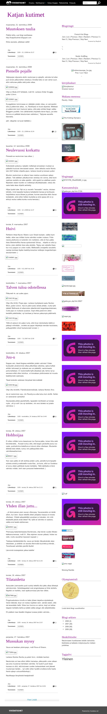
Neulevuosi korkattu (23, 150)
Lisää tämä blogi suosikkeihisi (73, 608)
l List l (81, 73)
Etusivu (31, 3)
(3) (68, 621)
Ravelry (65, 100)
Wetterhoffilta (15, 242)
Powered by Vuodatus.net (90, 711)
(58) (68, 629)
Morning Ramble (68, 570)
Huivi (10, 229)
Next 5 (64, 39)
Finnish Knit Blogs (81, 34)
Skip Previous (73, 39)
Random (87, 37)
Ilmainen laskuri (68, 89)
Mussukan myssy (20, 641)
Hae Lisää (32, 699)
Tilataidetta (15, 579)
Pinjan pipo (23, 303)
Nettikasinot (40, 3)
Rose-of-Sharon (40, 647)
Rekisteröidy (63, 3)
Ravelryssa (31, 394)
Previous (74, 37)
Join (63, 37)
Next (80, 37)
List (68, 37)
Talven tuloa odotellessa (26, 287)
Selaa (52, 3)
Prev (77, 73)
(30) (68, 624)
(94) (68, 627)
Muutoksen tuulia (20, 29)
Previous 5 (95, 37)
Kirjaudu (72, 3)
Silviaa (38, 242)
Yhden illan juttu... (21, 506)
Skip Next (84, 39)
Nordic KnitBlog (81, 56)
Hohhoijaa (14, 435)
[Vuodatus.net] (16, 711)
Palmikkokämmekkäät (28, 390)
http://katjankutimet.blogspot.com (18, 38)
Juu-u (10, 357)
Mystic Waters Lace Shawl (28, 235)
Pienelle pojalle (19, 71)
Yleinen (20, 56)
